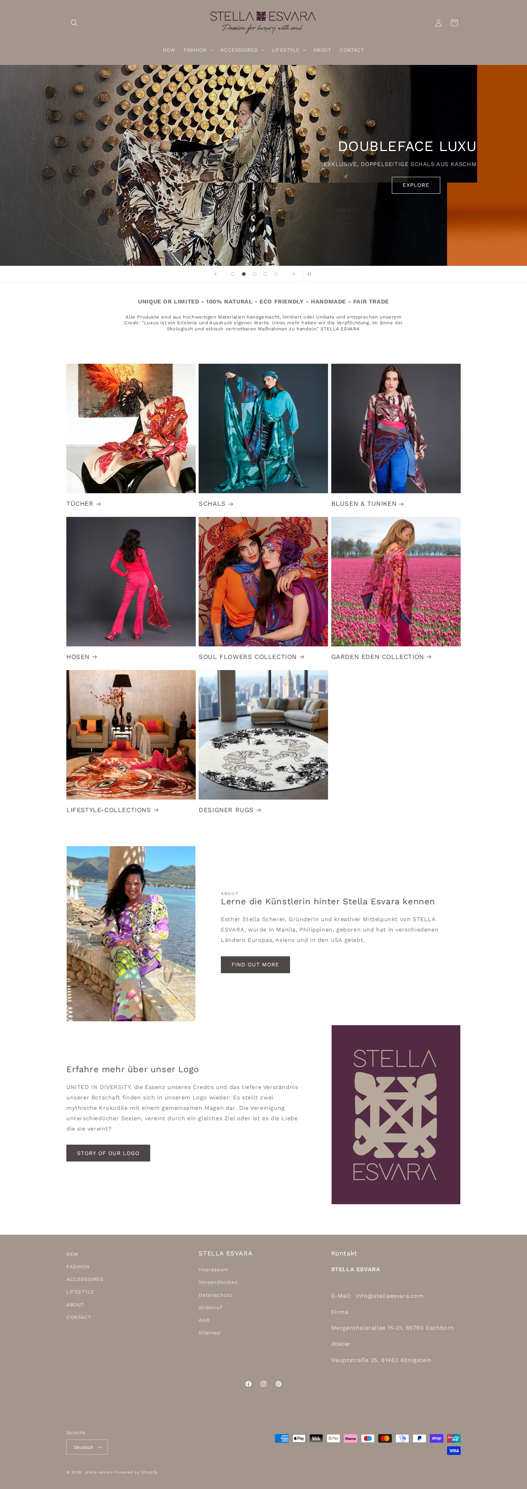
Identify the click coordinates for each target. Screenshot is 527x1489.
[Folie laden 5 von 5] (276, 274)
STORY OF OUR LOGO (108, 1153)
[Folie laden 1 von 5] (233, 274)
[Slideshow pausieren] (311, 274)
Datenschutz (215, 1295)
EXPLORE (263, 185)
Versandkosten (218, 1282)
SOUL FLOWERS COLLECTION (248, 656)
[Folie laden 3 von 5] (254, 274)
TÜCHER (80, 503)
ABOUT (75, 1304)
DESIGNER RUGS (226, 810)
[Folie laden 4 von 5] (265, 274)
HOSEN (78, 656)
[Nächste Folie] (294, 274)
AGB (204, 1320)
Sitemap (209, 1332)
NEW (72, 1254)
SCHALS (212, 503)
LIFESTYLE (80, 1292)
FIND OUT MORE (255, 964)
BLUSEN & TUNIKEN (364, 503)
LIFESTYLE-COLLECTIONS (108, 810)
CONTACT (78, 1317)
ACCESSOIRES (85, 1279)
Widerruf (210, 1307)
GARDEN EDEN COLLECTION (377, 656)
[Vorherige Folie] (215, 274)
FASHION (77, 1266)
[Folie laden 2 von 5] (243, 274)
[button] (74, 23)
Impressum (213, 1269)
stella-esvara (99, 1472)
